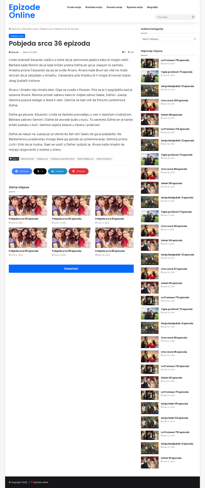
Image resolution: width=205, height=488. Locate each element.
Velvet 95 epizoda (171, 183)
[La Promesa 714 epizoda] (150, 132)
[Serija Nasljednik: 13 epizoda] (150, 91)
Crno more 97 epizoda (174, 269)
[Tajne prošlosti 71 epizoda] (150, 216)
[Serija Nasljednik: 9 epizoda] (150, 328)
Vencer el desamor (104, 159)
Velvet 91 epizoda (171, 458)
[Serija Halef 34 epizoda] (150, 422)
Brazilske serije (94, 7)
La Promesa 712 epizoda (175, 366)
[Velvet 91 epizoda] (150, 462)
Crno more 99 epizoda (174, 169)
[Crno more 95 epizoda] (150, 356)
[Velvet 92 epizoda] (150, 382)
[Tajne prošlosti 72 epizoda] (150, 159)
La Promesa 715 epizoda (175, 60)
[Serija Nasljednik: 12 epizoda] (150, 145)
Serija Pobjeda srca (85, 159)
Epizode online (40, 482)
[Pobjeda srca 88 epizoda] (114, 238)
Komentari (71, 268)
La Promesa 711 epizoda (175, 392)
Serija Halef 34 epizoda (174, 418)
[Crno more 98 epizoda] (150, 231)
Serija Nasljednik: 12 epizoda (177, 140)
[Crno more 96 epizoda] (150, 342)
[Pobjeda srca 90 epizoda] (28, 238)
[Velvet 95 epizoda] (150, 188)
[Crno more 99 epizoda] (150, 173)
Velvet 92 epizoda (171, 377)
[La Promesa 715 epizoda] (150, 63)
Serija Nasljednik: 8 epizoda (177, 443)
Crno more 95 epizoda (174, 352)
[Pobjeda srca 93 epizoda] (28, 205)
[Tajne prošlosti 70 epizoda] (150, 314)
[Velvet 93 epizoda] (150, 288)
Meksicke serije (27, 159)
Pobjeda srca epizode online (62, 159)
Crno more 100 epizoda (174, 100)
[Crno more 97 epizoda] (150, 273)
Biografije (152, 7)
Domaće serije (114, 7)
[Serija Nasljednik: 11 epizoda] (150, 202)
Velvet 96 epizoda (171, 114)
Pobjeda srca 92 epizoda (66, 218)
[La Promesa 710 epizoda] (150, 435)
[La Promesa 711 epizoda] (150, 395)
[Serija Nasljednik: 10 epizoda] (150, 259)
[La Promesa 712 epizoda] (150, 369)
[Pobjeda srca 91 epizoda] (114, 205)
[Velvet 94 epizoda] (150, 245)
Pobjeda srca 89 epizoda (66, 251)
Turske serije (74, 7)
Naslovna (15, 29)
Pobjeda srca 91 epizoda (109, 218)
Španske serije (135, 7)
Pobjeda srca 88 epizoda (110, 251)
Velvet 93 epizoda (171, 283)
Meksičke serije (30, 29)
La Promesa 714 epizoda (175, 129)
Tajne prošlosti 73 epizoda (176, 72)
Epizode (15, 52)
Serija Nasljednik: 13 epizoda (177, 86)
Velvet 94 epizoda (171, 240)
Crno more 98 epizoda (174, 226)
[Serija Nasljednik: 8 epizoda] (150, 448)
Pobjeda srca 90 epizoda (23, 251)
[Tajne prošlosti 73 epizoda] (150, 76)
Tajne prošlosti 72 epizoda (176, 154)
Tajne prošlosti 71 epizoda (176, 211)
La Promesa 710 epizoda (175, 432)
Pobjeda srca (46, 29)
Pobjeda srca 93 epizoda (23, 218)
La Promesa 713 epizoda (175, 297)
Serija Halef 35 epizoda (174, 403)
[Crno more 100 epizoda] (150, 105)
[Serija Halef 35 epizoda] (150, 408)
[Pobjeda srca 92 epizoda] (71, 205)
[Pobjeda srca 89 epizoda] (71, 238)
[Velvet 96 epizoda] (150, 119)
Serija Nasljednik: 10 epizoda (177, 254)
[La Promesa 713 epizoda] (150, 300)
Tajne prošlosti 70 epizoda (177, 309)
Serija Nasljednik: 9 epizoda (177, 323)
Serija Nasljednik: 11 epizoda (177, 197)
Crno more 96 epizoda (174, 337)
